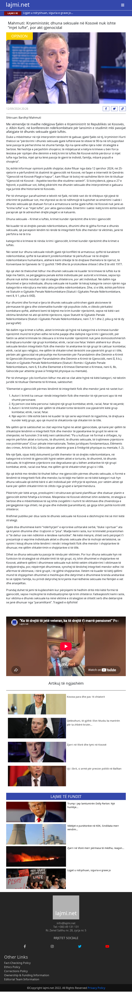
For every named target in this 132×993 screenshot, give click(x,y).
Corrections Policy (16, 971)
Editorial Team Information (21, 979)
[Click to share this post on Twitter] (113, 108)
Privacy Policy (96, 988)
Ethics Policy (12, 967)
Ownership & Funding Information (26, 975)
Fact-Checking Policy (17, 963)
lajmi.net (18, 4)
